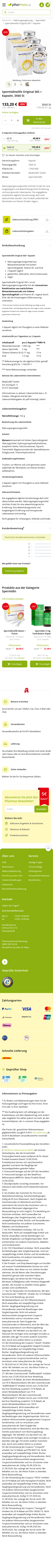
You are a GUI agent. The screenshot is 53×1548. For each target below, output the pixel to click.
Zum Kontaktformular (13, 910)
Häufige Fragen (36, 862)
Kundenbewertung (13, 528)
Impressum (7, 884)
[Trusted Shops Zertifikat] (7, 982)
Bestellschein (35, 880)
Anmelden (41, 809)
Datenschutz (8, 866)
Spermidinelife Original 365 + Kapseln (22, 23)
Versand (21, 658)
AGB (4, 862)
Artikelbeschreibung (13, 245)
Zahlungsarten (35, 871)
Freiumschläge (35, 866)
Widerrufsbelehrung (11, 871)
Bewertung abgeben (14, 570)
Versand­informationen (39, 875)
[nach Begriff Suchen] (4, 12)
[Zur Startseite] (19, 5)
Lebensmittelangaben (14, 408)
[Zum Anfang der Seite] (48, 848)
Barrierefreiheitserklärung (13, 888)
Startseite (6, 20)
